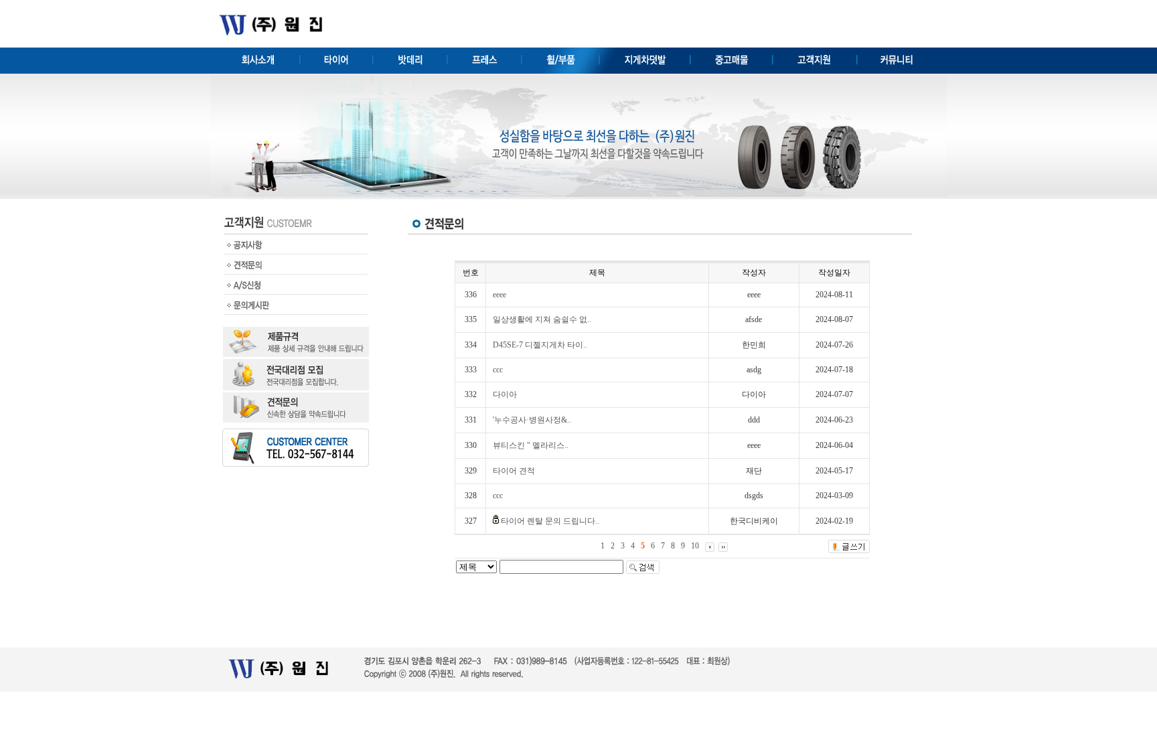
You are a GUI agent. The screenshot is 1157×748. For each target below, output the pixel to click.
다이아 (505, 394)
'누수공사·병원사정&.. (532, 420)
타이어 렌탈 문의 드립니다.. (550, 521)
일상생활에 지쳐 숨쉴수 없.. (542, 319)
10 (695, 545)
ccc (498, 369)
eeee (499, 294)
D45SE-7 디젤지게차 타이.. (540, 345)
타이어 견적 (514, 470)
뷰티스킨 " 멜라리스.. (530, 445)
